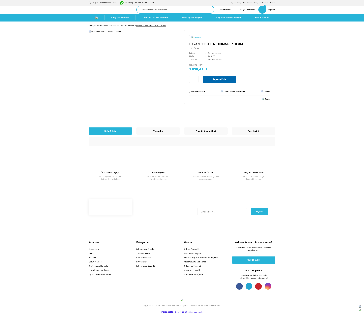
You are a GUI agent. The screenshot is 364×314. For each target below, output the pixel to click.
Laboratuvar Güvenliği (146, 266)
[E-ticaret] (181, 312)
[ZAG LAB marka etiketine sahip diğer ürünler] (197, 38)
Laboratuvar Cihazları (145, 249)
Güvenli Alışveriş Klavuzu (99, 270)
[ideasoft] (167, 312)
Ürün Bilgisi (110, 131)
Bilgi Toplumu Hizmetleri (99, 266)
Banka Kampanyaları (193, 253)
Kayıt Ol (259, 211)
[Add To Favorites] (197, 91)
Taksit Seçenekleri (206, 131)
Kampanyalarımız (261, 3)
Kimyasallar (141, 261)
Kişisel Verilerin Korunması (100, 274)
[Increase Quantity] (197, 79)
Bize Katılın (247, 3)
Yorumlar (158, 131)
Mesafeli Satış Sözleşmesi (195, 261)
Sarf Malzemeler (214, 53)
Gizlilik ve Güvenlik (192, 270)
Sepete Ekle (219, 79)
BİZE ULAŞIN (253, 260)
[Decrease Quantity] (190, 79)
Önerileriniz (254, 131)
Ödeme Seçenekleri (192, 249)
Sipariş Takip (236, 3)
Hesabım (92, 257)
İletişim (272, 3)
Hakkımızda (94, 249)
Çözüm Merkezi (95, 261)
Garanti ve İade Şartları (194, 274)
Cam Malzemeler (143, 257)
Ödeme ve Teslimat (192, 266)
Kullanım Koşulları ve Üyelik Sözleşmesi (201, 257)
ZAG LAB (211, 56)
